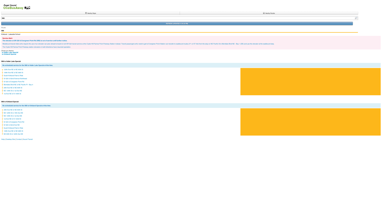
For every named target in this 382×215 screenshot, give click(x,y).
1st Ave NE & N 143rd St (12, 119)
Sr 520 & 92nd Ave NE (12, 125)
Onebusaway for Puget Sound (16, 6)
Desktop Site (10, 139)
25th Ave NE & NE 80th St (13, 87)
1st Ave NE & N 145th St (12, 93)
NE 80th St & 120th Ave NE (13, 134)
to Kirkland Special (9, 54)
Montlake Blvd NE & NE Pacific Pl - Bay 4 (18, 84)
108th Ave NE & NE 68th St (13, 72)
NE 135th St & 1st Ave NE (13, 90)
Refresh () (177, 23)
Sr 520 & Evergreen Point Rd (14, 81)
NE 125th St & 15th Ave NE (13, 113)
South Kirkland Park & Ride (13, 75)
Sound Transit (28, 139)
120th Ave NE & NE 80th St (13, 69)
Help (3, 139)
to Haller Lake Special (10, 52)
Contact (19, 139)
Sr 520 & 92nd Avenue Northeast (15, 78)
